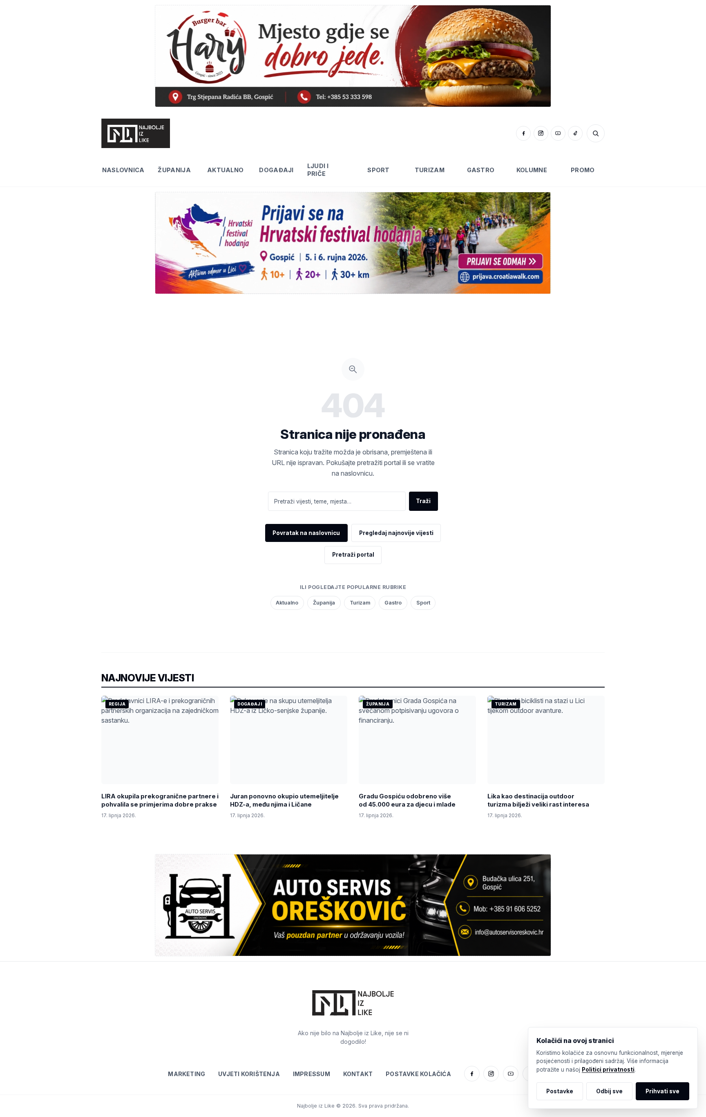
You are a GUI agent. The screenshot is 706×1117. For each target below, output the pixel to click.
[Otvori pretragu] (596, 133)
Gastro (481, 169)
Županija (174, 169)
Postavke (559, 1091)
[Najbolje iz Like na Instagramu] (541, 133)
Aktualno (225, 169)
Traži (423, 501)
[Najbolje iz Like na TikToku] (575, 133)
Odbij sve (609, 1091)
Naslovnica (123, 169)
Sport (378, 169)
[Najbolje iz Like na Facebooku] (523, 133)
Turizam (430, 169)
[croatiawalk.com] (353, 243)
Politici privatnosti (608, 1069)
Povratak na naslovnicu (306, 533)
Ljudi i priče (317, 169)
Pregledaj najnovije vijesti (396, 533)
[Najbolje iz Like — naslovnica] (135, 133)
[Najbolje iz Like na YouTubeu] (558, 133)
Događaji (276, 169)
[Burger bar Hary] (353, 56)
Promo (582, 169)
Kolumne (531, 169)
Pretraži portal (353, 554)
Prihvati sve (662, 1091)
